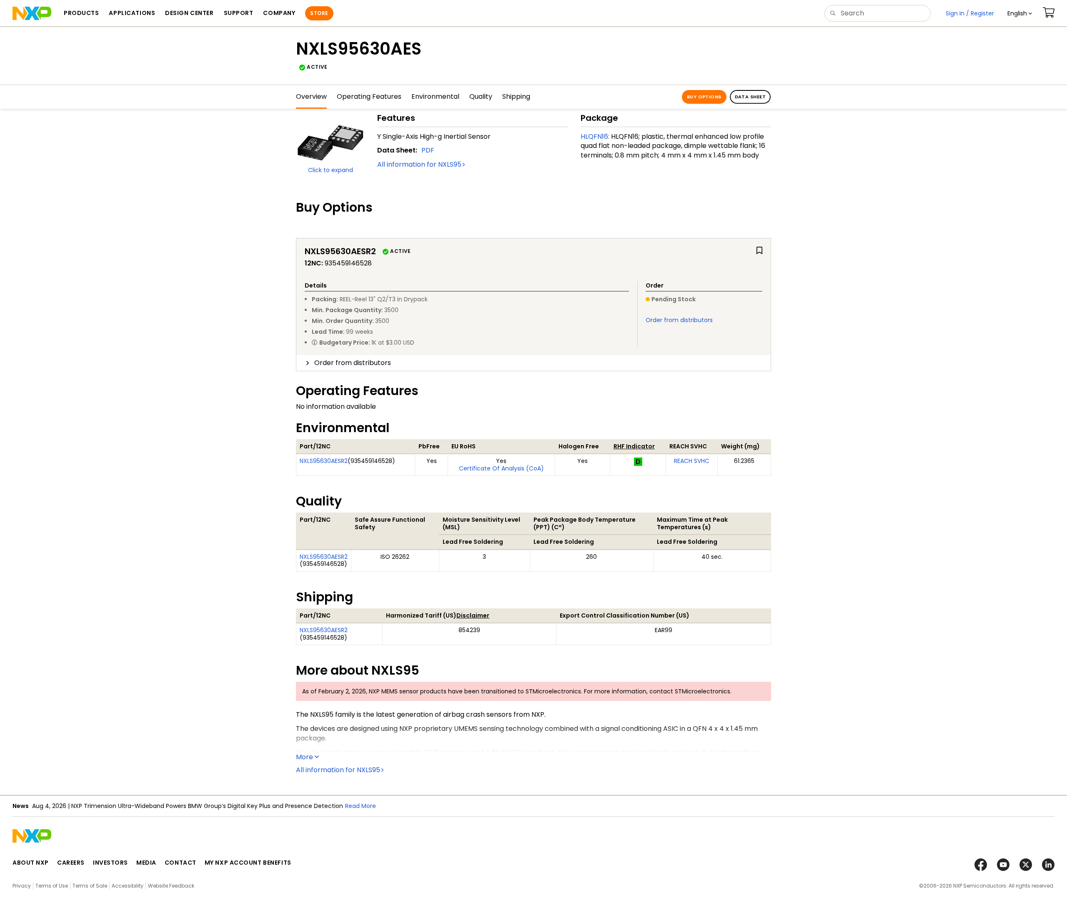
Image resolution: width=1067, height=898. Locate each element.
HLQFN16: (595, 136)
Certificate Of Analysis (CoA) (501, 468)
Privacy (22, 885)
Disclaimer (472, 615)
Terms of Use (51, 885)
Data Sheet (750, 96)
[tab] (533, 363)
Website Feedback (171, 885)
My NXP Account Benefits (248, 862)
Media (146, 862)
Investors (110, 862)
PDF (427, 150)
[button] (1019, 13)
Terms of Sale (90, 885)
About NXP (31, 862)
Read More (360, 806)
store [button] (319, 13)
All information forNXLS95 (419, 164)
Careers (71, 862)
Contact (180, 862)
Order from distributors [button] (352, 363)
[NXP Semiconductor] (32, 13)
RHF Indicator (634, 446)
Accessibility (127, 885)
